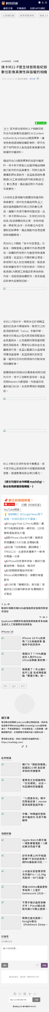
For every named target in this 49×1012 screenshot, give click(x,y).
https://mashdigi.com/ (12, 742)
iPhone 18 (7, 631)
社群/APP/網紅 (37, 8)
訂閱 (36, 999)
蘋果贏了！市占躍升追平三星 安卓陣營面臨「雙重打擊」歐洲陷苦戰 (34, 672)
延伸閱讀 (6, 758)
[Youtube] (39, 3)
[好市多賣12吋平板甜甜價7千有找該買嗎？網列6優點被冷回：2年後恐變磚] (11, 860)
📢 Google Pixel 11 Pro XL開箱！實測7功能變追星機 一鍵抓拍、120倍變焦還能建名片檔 (24, 528)
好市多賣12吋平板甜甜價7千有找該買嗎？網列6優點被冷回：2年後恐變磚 (34, 859)
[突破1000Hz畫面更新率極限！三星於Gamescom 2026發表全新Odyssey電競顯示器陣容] (11, 891)
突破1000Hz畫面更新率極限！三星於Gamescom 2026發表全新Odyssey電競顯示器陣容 (35, 890)
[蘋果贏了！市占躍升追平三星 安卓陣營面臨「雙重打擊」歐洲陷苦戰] (11, 674)
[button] (42, 3)
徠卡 (23, 686)
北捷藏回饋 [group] (9, 15)
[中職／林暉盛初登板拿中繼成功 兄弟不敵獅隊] (11, 818)
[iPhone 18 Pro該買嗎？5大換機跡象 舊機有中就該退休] (11, 642)
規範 (5, 965)
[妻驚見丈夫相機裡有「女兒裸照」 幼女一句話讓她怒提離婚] (11, 784)
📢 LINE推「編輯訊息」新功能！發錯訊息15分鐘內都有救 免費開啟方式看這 (24, 589)
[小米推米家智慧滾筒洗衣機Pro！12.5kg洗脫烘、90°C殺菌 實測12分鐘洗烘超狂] (11, 876)
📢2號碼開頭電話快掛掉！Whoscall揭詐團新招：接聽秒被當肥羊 (23, 575)
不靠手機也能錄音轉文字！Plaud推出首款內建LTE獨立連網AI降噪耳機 (35, 905)
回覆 (44, 965)
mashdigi (36, 481)
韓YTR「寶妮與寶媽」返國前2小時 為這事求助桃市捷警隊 (34, 767)
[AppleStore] (34, 993)
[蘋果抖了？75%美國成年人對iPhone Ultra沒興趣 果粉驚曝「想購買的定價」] (11, 658)
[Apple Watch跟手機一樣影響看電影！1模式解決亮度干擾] (11, 844)
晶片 (14, 686)
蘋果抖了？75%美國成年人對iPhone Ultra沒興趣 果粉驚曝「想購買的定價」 (34, 657)
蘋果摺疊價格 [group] (27, 15)
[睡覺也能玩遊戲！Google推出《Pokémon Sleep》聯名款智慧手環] (11, 922)
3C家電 (16, 61)
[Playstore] (29, 993)
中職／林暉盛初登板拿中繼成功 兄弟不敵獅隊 (34, 817)
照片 (6, 686)
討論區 (5, 936)
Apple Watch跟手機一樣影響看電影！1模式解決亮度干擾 (34, 843)
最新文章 (8, 8)
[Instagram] (19, 993)
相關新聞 (6, 833)
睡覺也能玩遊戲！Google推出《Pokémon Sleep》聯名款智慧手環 (34, 921)
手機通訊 (21, 8)
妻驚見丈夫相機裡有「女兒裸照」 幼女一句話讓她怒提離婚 (34, 783)
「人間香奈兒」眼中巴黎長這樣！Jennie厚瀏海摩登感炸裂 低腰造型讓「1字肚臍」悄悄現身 (34, 801)
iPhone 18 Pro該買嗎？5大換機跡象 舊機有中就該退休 (33, 641)
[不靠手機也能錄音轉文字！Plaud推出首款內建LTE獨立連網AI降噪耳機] (11, 907)
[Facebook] (14, 993)
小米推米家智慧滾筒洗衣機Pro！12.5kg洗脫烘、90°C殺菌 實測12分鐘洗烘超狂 (34, 874)
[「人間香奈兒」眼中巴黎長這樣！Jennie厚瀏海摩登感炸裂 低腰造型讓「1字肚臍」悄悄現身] (11, 803)
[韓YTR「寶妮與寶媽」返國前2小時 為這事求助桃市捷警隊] (11, 769)
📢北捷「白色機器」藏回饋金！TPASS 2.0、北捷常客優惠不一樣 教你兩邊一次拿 (24, 551)
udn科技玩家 (6, 61)
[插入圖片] (37, 965)
